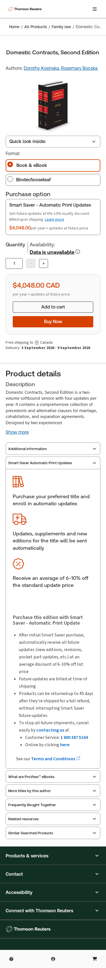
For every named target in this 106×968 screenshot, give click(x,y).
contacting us (50, 730)
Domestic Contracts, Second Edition (89, 26)
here (65, 745)
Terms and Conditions (53, 759)
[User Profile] (53, 959)
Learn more (54, 219)
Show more (17, 432)
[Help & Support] (11, 959)
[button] (53, 856)
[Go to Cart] (94, 959)
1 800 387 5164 (74, 737)
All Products (35, 26)
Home (14, 26)
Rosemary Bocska (79, 68)
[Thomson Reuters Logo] (26, 9)
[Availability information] (77, 251)
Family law (61, 26)
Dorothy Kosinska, (42, 68)
